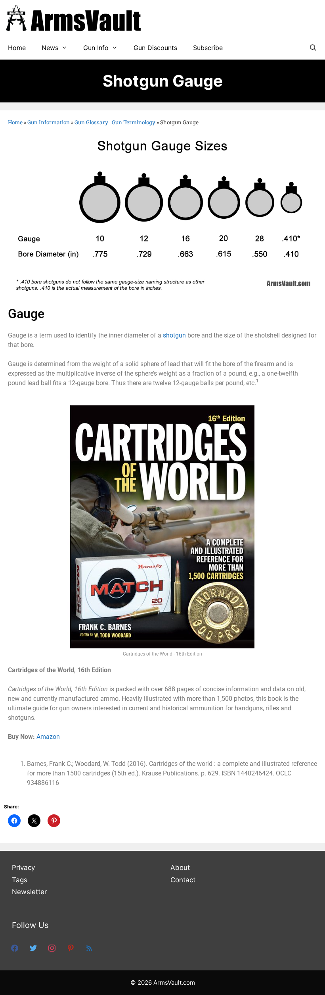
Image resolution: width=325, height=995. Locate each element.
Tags (19, 880)
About (180, 868)
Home (17, 48)
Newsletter (29, 892)
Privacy (23, 868)
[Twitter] (33, 947)
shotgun (174, 335)
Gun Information (48, 122)
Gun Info (96, 48)
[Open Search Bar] (313, 48)
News (50, 48)
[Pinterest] (70, 947)
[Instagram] (52, 947)
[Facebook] (14, 947)
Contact (182, 880)
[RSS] (89, 947)
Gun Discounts (155, 48)
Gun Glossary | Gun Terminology (115, 122)
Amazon (48, 736)
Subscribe (208, 48)
